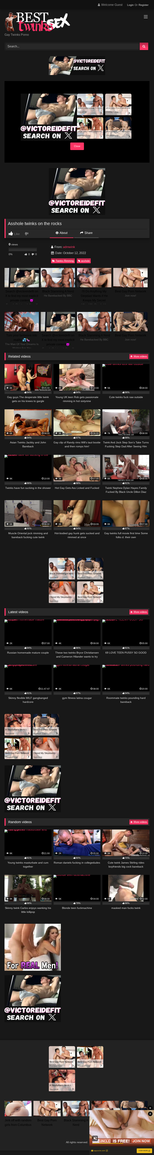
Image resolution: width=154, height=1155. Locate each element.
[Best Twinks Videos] (77, 22)
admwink (69, 247)
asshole (85, 260)
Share (88, 232)
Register (144, 4)
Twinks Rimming (65, 260)
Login (130, 4)
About (63, 232)
